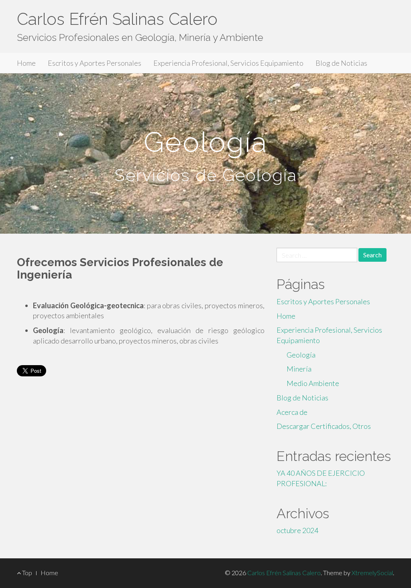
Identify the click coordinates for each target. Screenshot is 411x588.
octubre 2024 (297, 530)
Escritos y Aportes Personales (94, 63)
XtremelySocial (372, 572)
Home (26, 63)
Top (26, 572)
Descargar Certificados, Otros (324, 426)
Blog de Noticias (341, 63)
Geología (301, 354)
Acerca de (292, 412)
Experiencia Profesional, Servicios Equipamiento (228, 63)
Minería (299, 368)
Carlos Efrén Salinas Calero (117, 19)
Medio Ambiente (313, 383)
